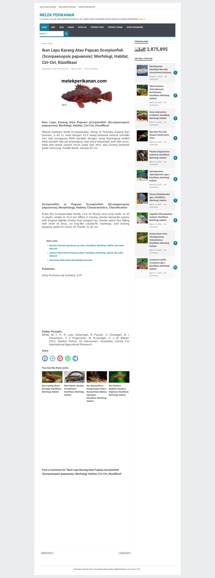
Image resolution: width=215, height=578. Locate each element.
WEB (53, 27)
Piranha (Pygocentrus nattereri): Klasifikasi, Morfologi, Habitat (159, 154)
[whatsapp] (68, 358)
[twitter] (52, 358)
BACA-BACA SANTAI (48, 7)
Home (44, 27)
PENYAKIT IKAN (97, 27)
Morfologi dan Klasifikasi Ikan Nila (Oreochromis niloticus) (160, 69)
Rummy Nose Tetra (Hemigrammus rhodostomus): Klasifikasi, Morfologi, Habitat (159, 240)
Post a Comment (91, 69)
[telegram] (75, 358)
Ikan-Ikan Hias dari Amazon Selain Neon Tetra (159, 135)
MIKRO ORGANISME (135, 27)
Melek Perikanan (57, 15)
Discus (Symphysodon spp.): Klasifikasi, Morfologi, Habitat (159, 197)
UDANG (71, 27)
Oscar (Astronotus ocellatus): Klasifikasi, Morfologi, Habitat (159, 115)
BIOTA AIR (82, 27)
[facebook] (45, 358)
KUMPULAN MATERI (87, 7)
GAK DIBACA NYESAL (67, 7)
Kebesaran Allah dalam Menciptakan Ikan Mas (70, 260)
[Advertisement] (86, 172)
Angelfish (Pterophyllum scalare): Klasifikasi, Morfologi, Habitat (160, 217)
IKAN (61, 27)
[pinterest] (60, 358)
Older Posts (124, 553)
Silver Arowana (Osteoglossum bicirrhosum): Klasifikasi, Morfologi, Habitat (159, 92)
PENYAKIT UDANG (115, 27)
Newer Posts (47, 553)
